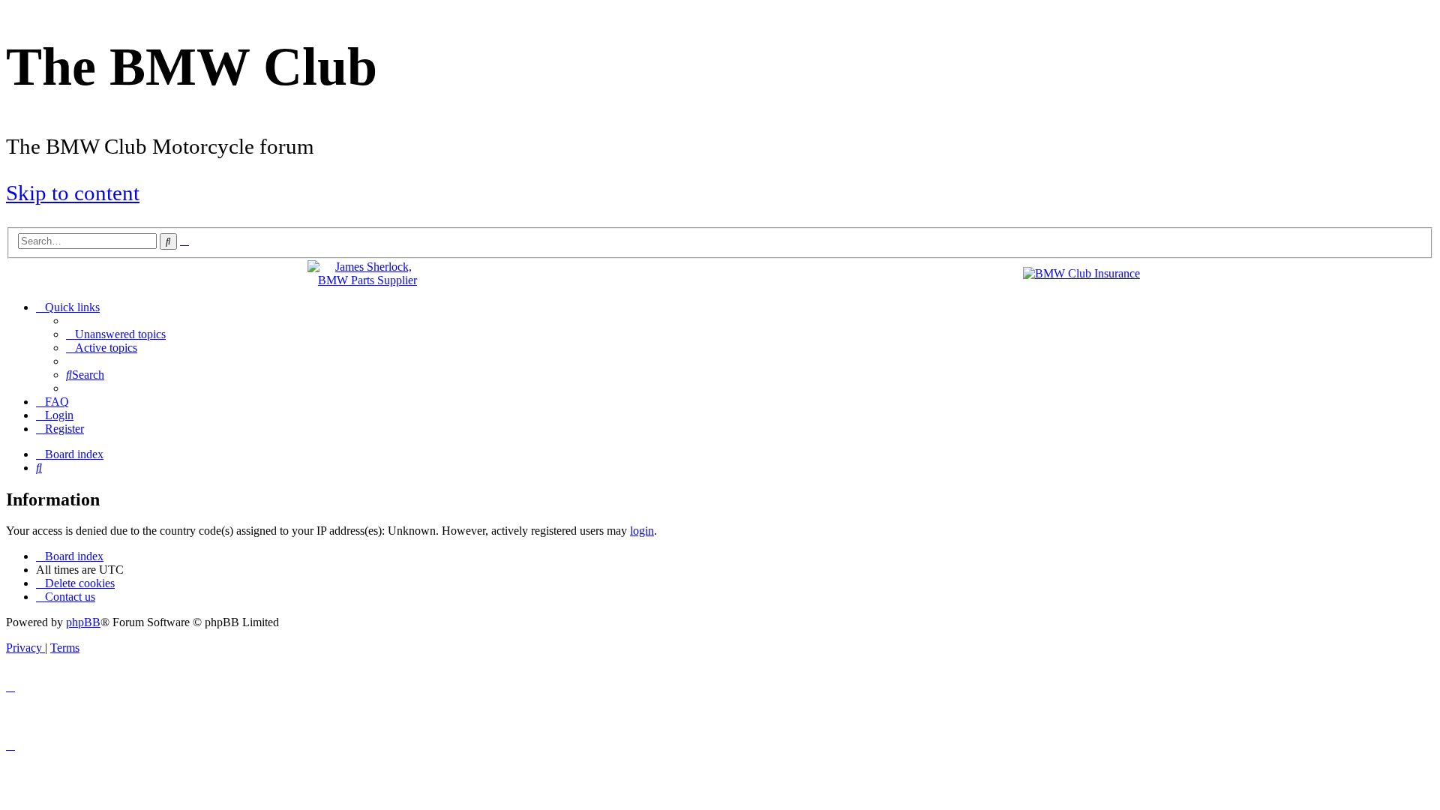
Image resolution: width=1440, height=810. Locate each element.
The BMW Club (191, 67)
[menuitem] (116, 334)
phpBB (83, 622)
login (642, 530)
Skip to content (73, 193)
